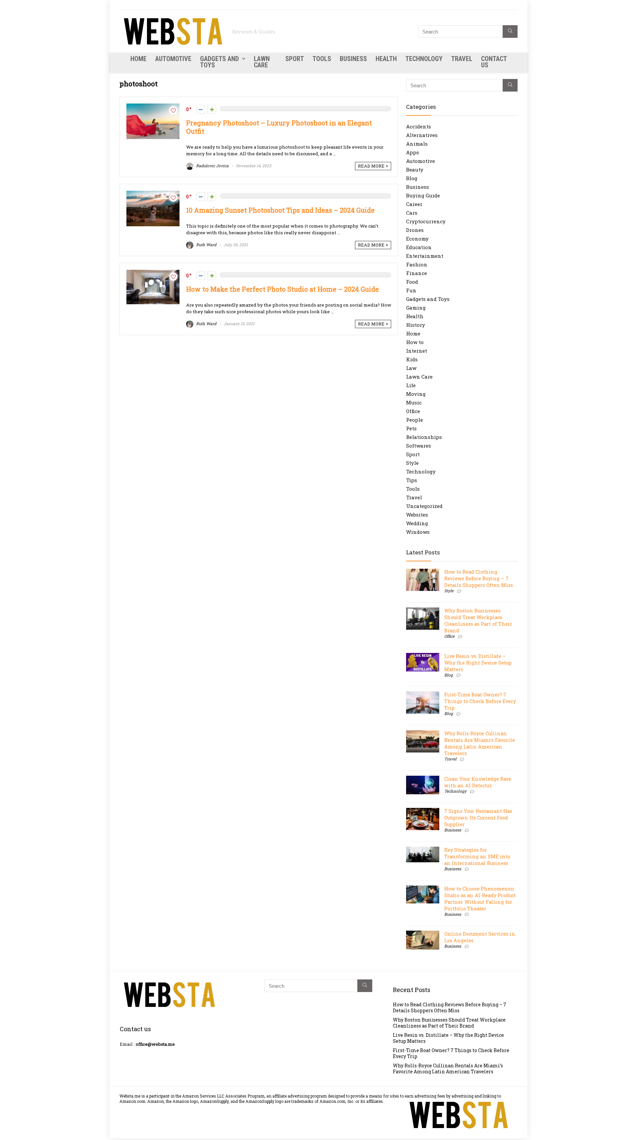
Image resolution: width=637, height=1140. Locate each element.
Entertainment (424, 255)
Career (414, 204)
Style (412, 463)
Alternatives (422, 135)
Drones (415, 230)
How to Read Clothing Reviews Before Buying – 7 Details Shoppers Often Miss (478, 578)
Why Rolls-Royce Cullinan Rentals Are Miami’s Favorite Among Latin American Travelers (479, 743)
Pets (411, 428)
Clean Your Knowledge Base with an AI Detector (477, 782)
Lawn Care (262, 62)
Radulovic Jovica (212, 165)
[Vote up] (211, 109)
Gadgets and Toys (219, 62)
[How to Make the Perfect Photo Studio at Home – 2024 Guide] (152, 273)
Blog (411, 178)
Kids (412, 359)
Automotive (173, 59)
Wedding (417, 523)
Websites (417, 514)
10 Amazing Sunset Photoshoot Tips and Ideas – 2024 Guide (280, 210)
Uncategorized (424, 506)
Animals (417, 143)
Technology (424, 59)
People (414, 419)
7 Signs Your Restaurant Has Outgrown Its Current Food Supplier (478, 817)
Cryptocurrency (426, 221)
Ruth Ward (205, 244)
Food (412, 281)
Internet (416, 350)
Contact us (494, 62)
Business (353, 59)
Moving (416, 394)
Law (411, 368)
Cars (411, 212)
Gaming (416, 307)
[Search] (510, 31)
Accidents (418, 126)
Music (414, 402)
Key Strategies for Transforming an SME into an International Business (477, 856)
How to (415, 342)
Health (386, 59)
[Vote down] (200, 109)
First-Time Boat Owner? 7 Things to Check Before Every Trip (480, 701)
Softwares (418, 445)
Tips (411, 480)
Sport (294, 59)
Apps (412, 152)
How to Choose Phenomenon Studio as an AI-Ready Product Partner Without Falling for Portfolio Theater (480, 899)
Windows (418, 532)
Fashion (416, 264)
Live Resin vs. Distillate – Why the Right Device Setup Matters (478, 663)
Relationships (424, 437)
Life (411, 385)
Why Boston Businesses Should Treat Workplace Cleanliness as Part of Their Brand (478, 620)
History (415, 324)
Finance (416, 273)
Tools (322, 59)
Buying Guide (423, 195)
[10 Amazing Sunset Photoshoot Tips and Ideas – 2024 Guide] (152, 194)
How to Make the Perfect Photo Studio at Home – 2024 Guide (282, 289)
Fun (411, 290)
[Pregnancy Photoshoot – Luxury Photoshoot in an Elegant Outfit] (152, 107)
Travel (461, 59)
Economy (417, 238)
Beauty (414, 169)
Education (419, 247)
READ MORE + (373, 166)
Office (413, 411)
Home (138, 59)
